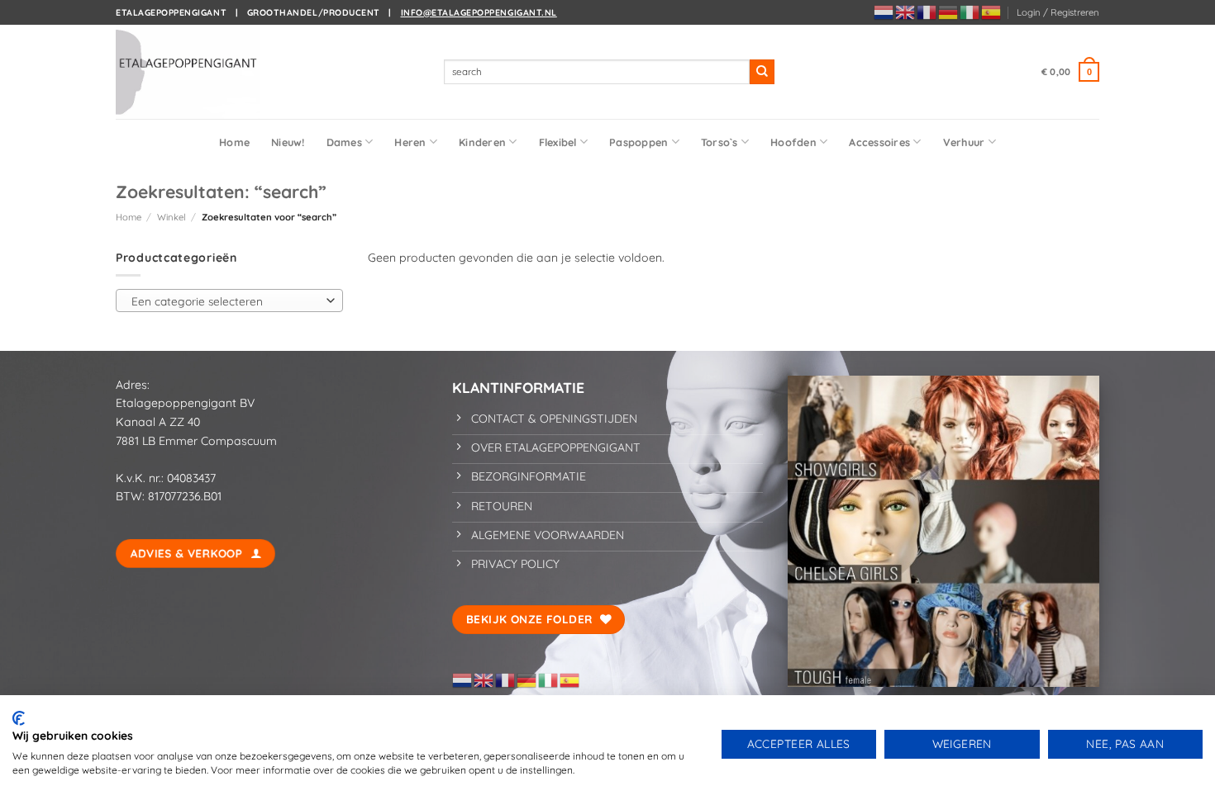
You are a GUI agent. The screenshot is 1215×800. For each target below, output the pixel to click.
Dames (344, 142)
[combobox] (229, 300)
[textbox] (225, 301)
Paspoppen (638, 142)
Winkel (171, 217)
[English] (906, 11)
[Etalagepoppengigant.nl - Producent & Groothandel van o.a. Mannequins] (198, 72)
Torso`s (719, 142)
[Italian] (970, 11)
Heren (410, 142)
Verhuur (964, 142)
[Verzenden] (762, 71)
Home (234, 142)
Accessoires (879, 142)
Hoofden (793, 142)
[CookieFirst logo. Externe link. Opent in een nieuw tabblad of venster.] (18, 718)
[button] (1058, 12)
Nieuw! (288, 142)
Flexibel (558, 142)
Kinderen (482, 142)
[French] (927, 11)
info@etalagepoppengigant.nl (479, 12)
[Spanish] (992, 11)
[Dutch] (884, 11)
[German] (949, 11)
